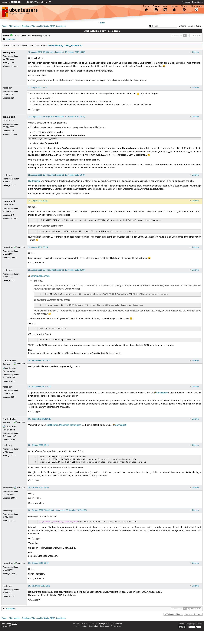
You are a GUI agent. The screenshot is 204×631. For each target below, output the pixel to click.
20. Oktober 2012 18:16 (38, 445)
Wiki (165, 6)
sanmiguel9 (9, 52)
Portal (146, 6)
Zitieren (195, 52)
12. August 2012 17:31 (38, 87)
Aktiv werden (14, 26)
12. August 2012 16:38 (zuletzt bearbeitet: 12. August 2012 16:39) (56, 52)
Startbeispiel (34, 181)
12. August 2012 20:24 (38, 247)
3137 (13, 98)
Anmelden (186, 2)
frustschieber (10, 360)
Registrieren (197, 2)
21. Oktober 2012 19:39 (38, 563)
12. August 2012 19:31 (38, 201)
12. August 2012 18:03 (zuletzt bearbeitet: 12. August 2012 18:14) (56, 116)
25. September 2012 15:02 (39, 386)
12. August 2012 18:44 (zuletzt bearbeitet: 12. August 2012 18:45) (56, 175)
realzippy (7, 87)
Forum (156, 6)
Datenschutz (94, 626)
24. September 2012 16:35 (39, 360)
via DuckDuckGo (195, 26)
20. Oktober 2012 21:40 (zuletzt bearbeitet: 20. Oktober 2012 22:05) (57, 510)
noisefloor (8, 247)
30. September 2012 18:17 (39, 419)
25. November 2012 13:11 (39, 586)
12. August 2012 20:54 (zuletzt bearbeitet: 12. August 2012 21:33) (56, 270)
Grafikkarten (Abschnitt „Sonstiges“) (64, 425)
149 (12, 62)
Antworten (10, 39)
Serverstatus (116, 626)
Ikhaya (174, 6)
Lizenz (76, 626)
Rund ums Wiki (28, 26)
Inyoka (14, 624)
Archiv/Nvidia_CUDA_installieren (51, 26)
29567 (13, 258)
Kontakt (84, 626)
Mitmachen (196, 6)
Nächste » (195, 35)
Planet (184, 6)
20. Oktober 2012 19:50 (38, 487)
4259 (13, 381)
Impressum (104, 626)
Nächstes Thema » (193, 614)
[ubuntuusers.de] (20, 12)
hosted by (6, 2)
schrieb (46, 276)
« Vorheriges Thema (173, 614)
